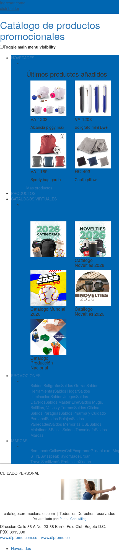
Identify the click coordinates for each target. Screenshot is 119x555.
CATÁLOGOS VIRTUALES (34, 199)
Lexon (107, 450)
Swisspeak (49, 456)
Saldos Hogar (66, 391)
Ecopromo (81, 450)
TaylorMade (69, 456)
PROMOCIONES (25, 375)
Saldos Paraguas (45, 413)
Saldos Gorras (73, 385)
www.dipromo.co (55, 537)
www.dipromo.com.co (18, 537)
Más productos (39, 188)
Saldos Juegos (63, 396)
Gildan (96, 450)
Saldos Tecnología (79, 429)
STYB (35, 456)
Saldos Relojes (59, 418)
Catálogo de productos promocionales (50, 30)
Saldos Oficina (86, 407)
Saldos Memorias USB (69, 424)
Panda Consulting (73, 518)
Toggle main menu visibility (30, 47)
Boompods (39, 450)
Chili (69, 450)
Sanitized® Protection (60, 461)
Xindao (85, 461)
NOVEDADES (22, 57)
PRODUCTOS (23, 193)
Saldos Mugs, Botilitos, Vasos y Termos (66, 404)
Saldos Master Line (62, 402)
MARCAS (19, 440)
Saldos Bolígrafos (45, 385)
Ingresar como (12, 5)
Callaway (57, 450)
